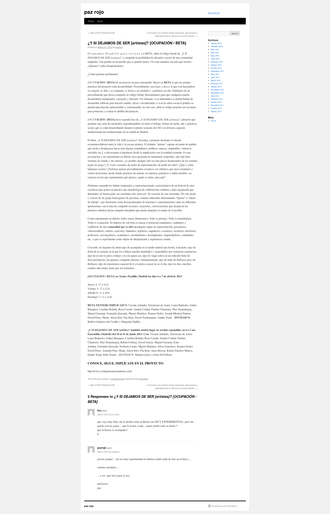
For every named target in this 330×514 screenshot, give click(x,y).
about (100, 21)
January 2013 (216, 86)
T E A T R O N (214, 12)
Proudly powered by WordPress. (224, 506)
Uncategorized (117, 378)
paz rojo (94, 11)
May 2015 (215, 49)
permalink (143, 378)
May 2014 (215, 55)
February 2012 (217, 98)
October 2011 (216, 108)
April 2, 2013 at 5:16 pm (108, 414)
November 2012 (217, 89)
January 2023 (216, 43)
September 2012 (217, 92)
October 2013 (216, 68)
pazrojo (119, 47)
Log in (213, 120)
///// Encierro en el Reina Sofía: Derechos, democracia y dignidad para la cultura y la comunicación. (172, 34)
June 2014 (215, 52)
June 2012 (215, 95)
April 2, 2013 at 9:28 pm (108, 451)
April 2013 (215, 77)
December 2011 (217, 105)
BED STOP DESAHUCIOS (101, 32)
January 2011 (216, 111)
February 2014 (217, 61)
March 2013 (216, 80)
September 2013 (217, 71)
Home (91, 21)
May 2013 (215, 74)
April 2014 (215, 58)
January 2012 (216, 102)
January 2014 (216, 64)
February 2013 (217, 83)
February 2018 (217, 46)
